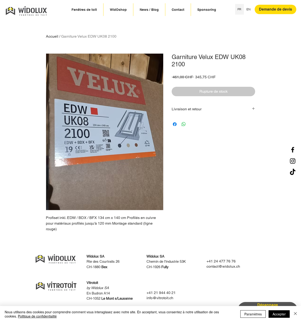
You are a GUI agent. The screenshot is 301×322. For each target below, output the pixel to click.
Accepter (279, 314)
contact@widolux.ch (223, 266)
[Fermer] (295, 314)
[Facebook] (292, 149)
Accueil (52, 36)
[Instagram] (292, 161)
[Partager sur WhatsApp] (183, 124)
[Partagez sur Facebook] (175, 124)
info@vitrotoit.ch (160, 298)
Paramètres (253, 314)
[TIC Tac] (292, 172)
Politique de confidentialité (37, 316)
